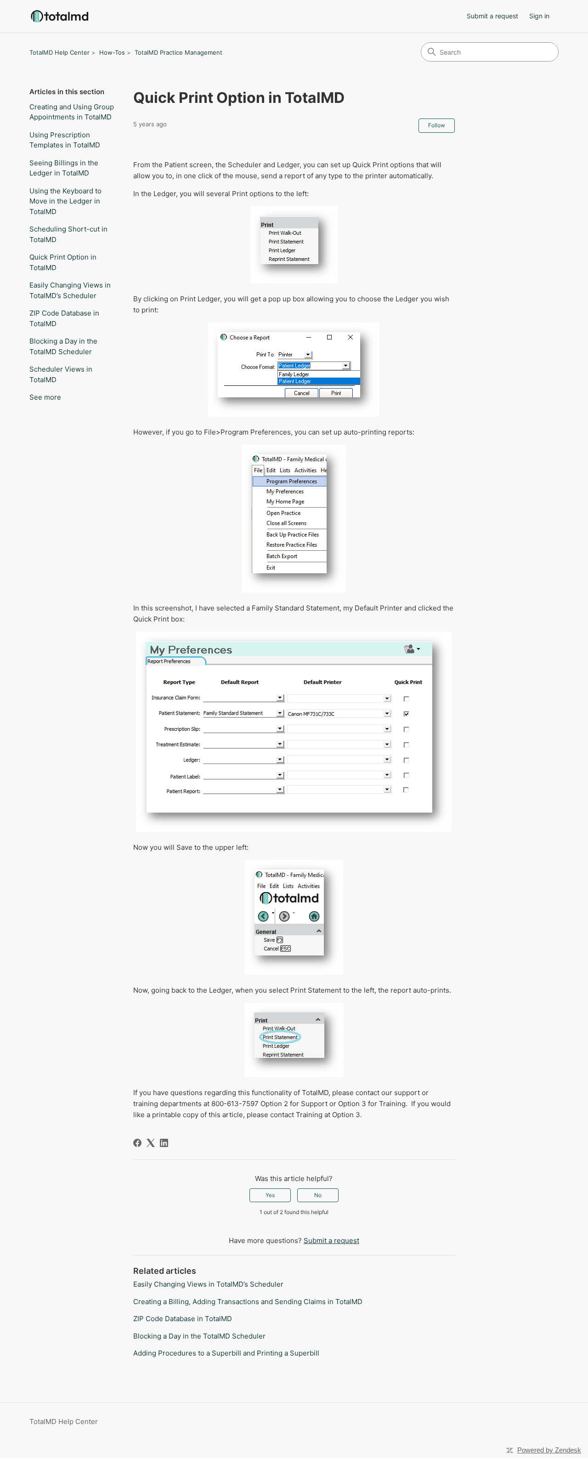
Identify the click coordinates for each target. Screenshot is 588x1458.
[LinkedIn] (164, 1143)
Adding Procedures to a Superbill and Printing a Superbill (226, 1353)
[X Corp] (151, 1143)
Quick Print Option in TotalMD (62, 262)
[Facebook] (137, 1143)
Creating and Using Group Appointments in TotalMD (71, 112)
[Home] (59, 16)
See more (45, 397)
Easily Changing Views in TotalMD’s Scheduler (70, 290)
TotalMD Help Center (59, 52)
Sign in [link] (539, 16)
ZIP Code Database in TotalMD (64, 318)
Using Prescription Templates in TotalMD (64, 140)
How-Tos (112, 52)
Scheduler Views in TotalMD (60, 374)
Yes (270, 1195)
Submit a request (492, 16)
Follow (436, 125)
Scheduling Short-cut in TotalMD (68, 234)
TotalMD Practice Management (178, 52)
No (318, 1195)
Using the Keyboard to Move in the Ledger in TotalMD (65, 201)
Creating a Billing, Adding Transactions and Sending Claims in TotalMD (247, 1301)
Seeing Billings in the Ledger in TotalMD (63, 168)
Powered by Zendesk (549, 1450)
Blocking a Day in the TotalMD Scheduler (63, 346)
